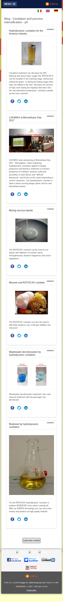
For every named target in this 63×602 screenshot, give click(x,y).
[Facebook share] (12, 104)
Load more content (31, 540)
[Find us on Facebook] (14, 560)
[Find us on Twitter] (31, 560)
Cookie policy (31, 590)
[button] (10, 4)
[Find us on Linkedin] (48, 560)
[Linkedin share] (25, 104)
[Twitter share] (19, 104)
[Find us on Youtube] (31, 567)
